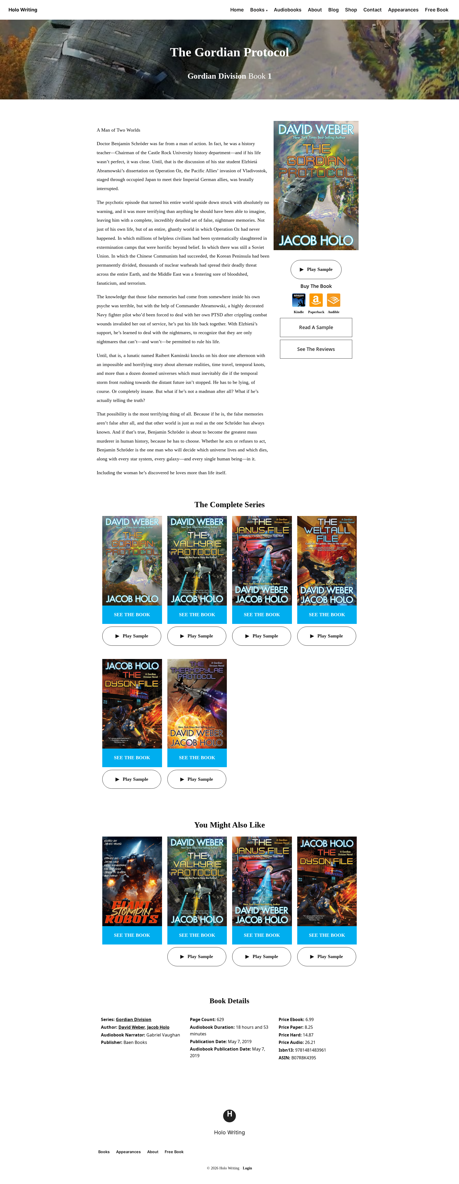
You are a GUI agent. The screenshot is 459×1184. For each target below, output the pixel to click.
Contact (372, 9)
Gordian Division (133, 1019)
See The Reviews (316, 349)
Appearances (403, 9)
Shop (351, 9)
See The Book (132, 614)
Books (257, 9)
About (315, 9)
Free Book (436, 9)
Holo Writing (229, 1132)
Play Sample (319, 269)
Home (237, 9)
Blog (333, 9)
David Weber (131, 1027)
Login (247, 1168)
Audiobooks (287, 9)
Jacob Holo (158, 1027)
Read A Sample (316, 327)
